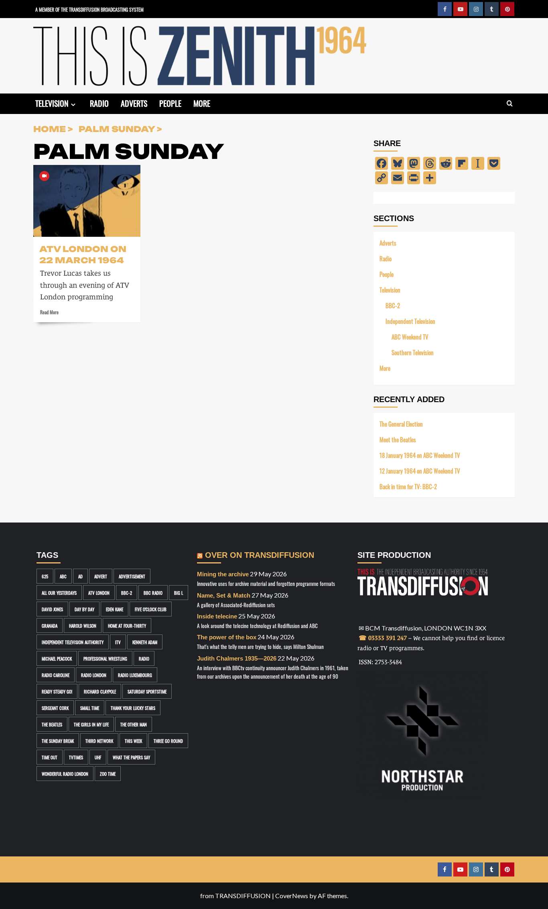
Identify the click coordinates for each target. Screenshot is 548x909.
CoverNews (291, 895)
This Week (133, 740)
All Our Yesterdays (59, 592)
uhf (98, 757)
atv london (99, 592)
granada (49, 625)
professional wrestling (105, 658)
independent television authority (73, 642)
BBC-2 (393, 305)
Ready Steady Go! (57, 691)
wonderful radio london (65, 773)
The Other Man (133, 724)
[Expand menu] (73, 104)
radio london (93, 674)
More (201, 102)
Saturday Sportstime (147, 691)
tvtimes (76, 757)
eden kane (114, 609)
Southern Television (413, 352)
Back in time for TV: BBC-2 (408, 486)
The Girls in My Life (91, 724)
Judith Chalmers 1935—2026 (236, 658)
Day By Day (84, 609)
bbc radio (153, 592)
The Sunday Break (58, 740)
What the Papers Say (131, 757)
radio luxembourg (135, 674)
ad (80, 576)
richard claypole (100, 691)
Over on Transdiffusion (259, 555)
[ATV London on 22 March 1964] (86, 200)
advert (100, 576)
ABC (63, 576)
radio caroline (55, 674)
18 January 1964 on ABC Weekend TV (420, 455)
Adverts (134, 102)
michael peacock (57, 658)
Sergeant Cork (55, 707)
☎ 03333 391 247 (383, 638)
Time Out (49, 757)
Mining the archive (223, 574)
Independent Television (410, 320)
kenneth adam (144, 642)
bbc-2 (126, 592)
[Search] (510, 104)
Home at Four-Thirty (127, 625)
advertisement (132, 576)
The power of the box (226, 637)
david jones (52, 609)
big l (178, 592)
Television (52, 102)
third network (99, 740)
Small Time (89, 707)
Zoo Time (108, 773)
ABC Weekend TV (410, 336)
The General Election (401, 423)
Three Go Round (168, 740)
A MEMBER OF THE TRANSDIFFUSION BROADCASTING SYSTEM (89, 9)
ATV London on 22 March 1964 (82, 254)
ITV (118, 642)
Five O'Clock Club (150, 609)
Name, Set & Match (223, 595)
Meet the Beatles (398, 439)
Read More (49, 311)
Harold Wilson (82, 625)
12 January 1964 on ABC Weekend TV (420, 470)
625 (45, 576)
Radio (99, 102)
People (170, 102)
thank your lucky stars (133, 707)
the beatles (52, 724)
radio (144, 658)
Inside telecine (217, 616)
